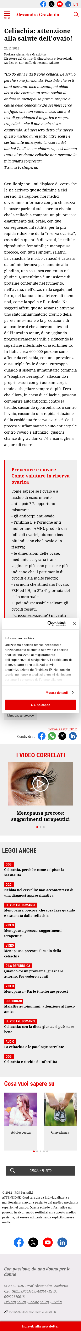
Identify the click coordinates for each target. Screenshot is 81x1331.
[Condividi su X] (62, 735)
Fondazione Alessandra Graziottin (32, 1311)
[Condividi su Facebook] (41, 735)
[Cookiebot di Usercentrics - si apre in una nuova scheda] (49, 623)
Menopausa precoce (20, 715)
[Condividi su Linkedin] (73, 735)
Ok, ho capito (40, 705)
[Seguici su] (60, 3)
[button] (37, 827)
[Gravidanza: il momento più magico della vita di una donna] (60, 1109)
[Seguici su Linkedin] (68, 3)
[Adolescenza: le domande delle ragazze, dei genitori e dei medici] (20, 1109)
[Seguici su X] (51, 3)
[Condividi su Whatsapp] (52, 735)
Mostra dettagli (57, 692)
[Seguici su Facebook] (43, 3)
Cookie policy (38, 1302)
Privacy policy (15, 1302)
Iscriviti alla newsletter (40, 1326)
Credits (57, 1302)
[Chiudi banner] (74, 623)
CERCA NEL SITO (40, 1171)
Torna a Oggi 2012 (62, 729)
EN (75, 4)
